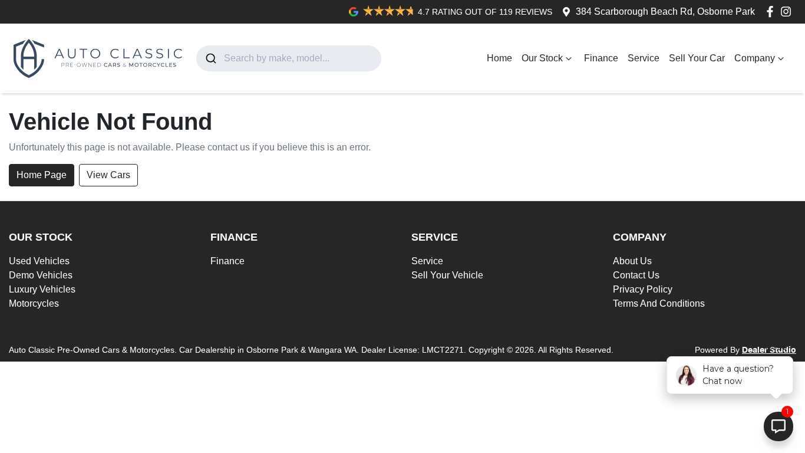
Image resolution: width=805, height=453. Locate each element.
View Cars (108, 175)
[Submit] (210, 58)
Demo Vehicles (40, 275)
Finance (601, 58)
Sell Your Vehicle (447, 275)
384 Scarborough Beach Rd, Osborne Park (665, 11)
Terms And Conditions (659, 303)
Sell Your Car (697, 58)
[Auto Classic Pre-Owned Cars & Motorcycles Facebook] (772, 11)
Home (499, 58)
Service (643, 58)
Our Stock (542, 58)
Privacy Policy (642, 289)
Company (754, 58)
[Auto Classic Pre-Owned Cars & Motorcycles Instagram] (788, 11)
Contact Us (636, 275)
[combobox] (288, 58)
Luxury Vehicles (42, 289)
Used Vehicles (39, 261)
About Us (632, 261)
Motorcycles (34, 303)
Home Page (42, 175)
